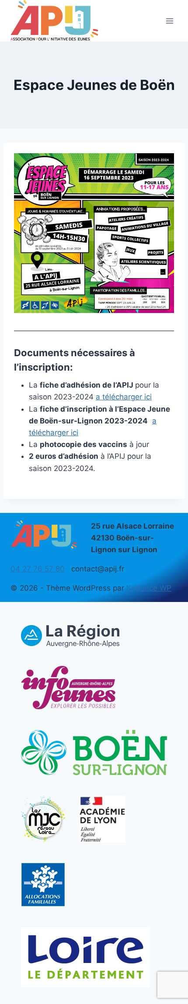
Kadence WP (148, 588)
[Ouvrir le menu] (169, 21)
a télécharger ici (124, 396)
